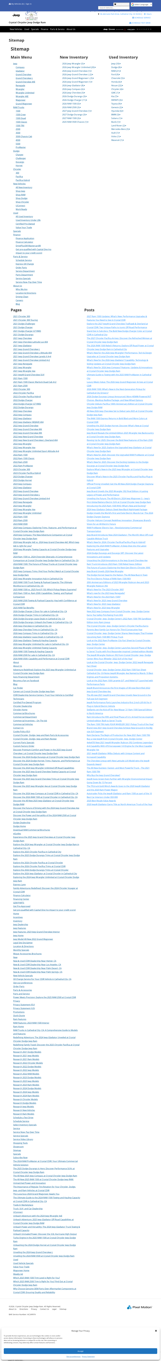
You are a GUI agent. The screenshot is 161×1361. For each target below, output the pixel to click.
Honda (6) (116, 81)
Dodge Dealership (21, 822)
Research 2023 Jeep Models (26, 1081)
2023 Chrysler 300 (21, 469)
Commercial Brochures (24, 713)
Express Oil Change (25, 264)
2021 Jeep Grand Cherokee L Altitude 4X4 (32, 352)
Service (16, 1128)
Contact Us (18, 727)
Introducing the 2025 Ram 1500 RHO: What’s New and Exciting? (116, 505)
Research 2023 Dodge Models (27, 1077)
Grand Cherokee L (24, 78)
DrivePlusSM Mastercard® (28, 245)
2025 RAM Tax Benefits (23, 607)
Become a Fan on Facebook (26, 680)
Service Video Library (23, 1139)
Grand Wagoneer (24, 103)
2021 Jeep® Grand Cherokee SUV (28, 374)
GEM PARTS (18, 902)
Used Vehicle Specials (23, 1263)
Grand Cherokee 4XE (25, 81)
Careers (19, 300)
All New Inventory (24, 187)
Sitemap (17, 1150)
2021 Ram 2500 (20, 385)
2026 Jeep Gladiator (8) (73, 85)
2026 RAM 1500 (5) (71, 103)
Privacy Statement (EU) (24, 1004)
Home (16, 913)
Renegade (20, 85)
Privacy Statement (88, 1356)
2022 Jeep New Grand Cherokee (28, 436)
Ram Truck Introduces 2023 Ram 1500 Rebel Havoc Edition (114, 564)
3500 (18, 132)
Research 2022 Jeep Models (26, 1070)
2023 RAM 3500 (20, 524)
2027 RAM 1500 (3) (71, 118)
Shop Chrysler (22, 202)
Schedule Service (142, 17)
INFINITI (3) (116, 100)
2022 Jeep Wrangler (22, 443)
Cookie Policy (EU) (21, 731)
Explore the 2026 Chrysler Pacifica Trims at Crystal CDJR (39, 866)
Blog (18, 304)
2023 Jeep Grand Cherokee (25, 491)
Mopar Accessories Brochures (27, 953)
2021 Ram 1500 (20, 378)
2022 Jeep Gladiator (22, 418)
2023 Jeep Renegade (22, 502)
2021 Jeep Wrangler (22, 367)
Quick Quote (19, 1015)
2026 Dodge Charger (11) (74, 100)
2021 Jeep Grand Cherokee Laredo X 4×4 (32, 356)
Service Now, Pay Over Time (29, 282)
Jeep (15, 63)
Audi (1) (115, 132)
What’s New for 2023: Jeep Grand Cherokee (107, 600)
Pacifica (19, 176)
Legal (54, 1309)
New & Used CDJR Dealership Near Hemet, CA (34, 961)
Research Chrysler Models (25, 1099)
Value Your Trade (24, 227)
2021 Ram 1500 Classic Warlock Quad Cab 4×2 (34, 382)
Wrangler (20, 89)
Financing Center (21, 899)
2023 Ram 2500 (20, 520)
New (15, 957)
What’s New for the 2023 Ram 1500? (103, 596)
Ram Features (19, 1019)
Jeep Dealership (20, 924)
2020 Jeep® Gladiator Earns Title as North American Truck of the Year (119, 804)
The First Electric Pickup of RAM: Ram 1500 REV (109, 578)
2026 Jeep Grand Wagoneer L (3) (77, 78)
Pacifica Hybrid (23, 180)
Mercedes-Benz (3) (120, 129)
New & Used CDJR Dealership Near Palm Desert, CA (37, 968)
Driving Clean (22, 296)
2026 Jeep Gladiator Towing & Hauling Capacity (35, 640)
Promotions (19, 1012)
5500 (18, 143)
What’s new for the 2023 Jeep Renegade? (106, 593)
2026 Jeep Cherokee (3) (73, 92)
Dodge (16, 151)
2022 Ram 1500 (20, 454)
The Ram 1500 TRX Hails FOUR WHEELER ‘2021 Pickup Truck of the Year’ (120, 724)
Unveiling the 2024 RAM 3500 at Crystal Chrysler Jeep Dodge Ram (43, 1256)
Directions (23, 1309)
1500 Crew (21, 114)
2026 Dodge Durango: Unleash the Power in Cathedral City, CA (42, 622)
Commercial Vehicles (23, 724)
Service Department (25, 271)
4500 (18, 140)
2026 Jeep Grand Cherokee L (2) (77, 74)
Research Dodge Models (24, 1103)
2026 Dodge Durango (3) (74, 96)
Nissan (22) (116, 85)
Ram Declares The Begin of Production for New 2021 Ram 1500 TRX (118, 735)
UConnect (20, 205)
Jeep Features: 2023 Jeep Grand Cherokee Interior (36, 931)
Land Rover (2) (118, 125)
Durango (20, 162)
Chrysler (17, 169)
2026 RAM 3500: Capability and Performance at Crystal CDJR (41, 658)
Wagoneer (21, 100)
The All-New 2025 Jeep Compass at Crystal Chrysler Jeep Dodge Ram (45, 1175)
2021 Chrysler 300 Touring (25, 320)
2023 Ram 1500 (20, 516)
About (16, 662)
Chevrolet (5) (117, 78)
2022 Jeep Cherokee (22, 411)
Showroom (18, 1146)
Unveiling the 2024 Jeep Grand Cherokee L (33, 1252)
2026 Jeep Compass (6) (73, 89)
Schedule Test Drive (141, 23)
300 (17, 172)
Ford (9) (115, 74)
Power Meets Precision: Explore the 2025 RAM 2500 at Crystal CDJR (44, 997)
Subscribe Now (20, 1157)
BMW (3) (115, 114)
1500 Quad (21, 118)
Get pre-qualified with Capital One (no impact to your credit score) (44, 910)
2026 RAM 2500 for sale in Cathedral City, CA (34, 655)
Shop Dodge (21, 198)
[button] (156, 1331)
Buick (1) (115, 122)
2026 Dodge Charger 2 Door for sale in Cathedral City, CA (40, 611)
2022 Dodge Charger (23, 400)
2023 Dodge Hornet (22, 480)
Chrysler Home (20, 709)
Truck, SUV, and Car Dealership (28, 1208)
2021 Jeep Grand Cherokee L (26, 349)
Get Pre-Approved (21, 906)
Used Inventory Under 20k (28, 220)
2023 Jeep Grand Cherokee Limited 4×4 (31, 498)
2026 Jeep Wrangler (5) (73, 63)
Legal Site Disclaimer (23, 942)
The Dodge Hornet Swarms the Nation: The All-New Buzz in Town (117, 575)
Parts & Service (57, 29)
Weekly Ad (18, 1274)
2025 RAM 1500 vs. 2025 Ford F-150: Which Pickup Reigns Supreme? (45, 589)
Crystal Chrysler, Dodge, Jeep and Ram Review (34, 738)
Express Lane (19, 884)
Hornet (19, 165)
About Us (71, 29)
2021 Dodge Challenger (24, 323)
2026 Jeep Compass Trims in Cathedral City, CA (35, 633)
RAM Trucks (18, 107)
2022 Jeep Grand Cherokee (25, 425)
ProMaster (21, 147)
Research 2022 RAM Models (26, 1073)
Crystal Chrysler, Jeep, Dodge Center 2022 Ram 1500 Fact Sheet (116, 669)
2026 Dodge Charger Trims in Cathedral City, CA (35, 615)
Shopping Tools (20, 1143)
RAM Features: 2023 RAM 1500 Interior (31, 1022)
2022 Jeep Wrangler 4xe (24, 447)
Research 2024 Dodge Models (27, 1088)
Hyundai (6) (117, 111)
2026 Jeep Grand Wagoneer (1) (77, 81)
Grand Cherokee (23, 74)
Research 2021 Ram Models (26, 1059)
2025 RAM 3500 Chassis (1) (75, 122)
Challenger (21, 158)
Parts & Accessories (22, 990)
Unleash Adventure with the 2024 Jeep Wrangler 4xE (37, 1215)
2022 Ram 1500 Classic (23, 458)
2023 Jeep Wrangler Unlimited (27, 513)
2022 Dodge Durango (23, 407)
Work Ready (21, 209)
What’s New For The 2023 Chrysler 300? (105, 589)
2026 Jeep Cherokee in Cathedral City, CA (32, 626)
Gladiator (20, 71)
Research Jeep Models (23, 1106)
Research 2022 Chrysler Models (28, 1063)
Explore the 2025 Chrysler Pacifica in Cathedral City (37, 851)
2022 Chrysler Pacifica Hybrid (27, 396)
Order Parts (21, 267)
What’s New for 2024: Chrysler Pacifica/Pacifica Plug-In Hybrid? (116, 542)
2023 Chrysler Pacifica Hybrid (27, 473)
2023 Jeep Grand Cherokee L (26, 494)
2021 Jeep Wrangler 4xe (24, 371)
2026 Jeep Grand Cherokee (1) (76, 71)
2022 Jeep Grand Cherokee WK (27, 429)
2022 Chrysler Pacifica (23, 392)
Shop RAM (20, 194)
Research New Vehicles (24, 1110)
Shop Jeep (20, 191)
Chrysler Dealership (22, 706)
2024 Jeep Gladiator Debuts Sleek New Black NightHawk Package (117, 509)
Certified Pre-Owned (25, 223)
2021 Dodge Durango (23, 334)
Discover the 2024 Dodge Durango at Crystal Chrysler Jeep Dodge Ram (46, 757)
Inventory (17, 921)
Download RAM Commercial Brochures (31, 830)
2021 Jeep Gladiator (22, 345)
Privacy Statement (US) (24, 1008)
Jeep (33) (115, 63)
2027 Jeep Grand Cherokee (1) (76, 111)
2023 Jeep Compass (22, 484)
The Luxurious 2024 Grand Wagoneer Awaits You (36, 1194)
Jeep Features (19, 928)
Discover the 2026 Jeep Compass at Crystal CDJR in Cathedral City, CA (45, 793)
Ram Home (18, 1026)
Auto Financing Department (26, 677)
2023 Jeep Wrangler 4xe (24, 509)
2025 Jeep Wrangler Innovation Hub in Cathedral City (38, 578)
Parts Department (24, 274)
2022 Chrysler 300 (21, 389)
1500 (18, 111)
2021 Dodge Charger (23, 327)
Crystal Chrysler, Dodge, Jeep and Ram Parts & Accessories (41, 735)
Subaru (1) (116, 118)
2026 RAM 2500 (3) (71, 107)
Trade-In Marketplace (23, 1205)
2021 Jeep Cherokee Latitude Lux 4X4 (30, 342)
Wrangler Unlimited (25, 92)
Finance (44, 29)
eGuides (17, 833)
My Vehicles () (17, 4)
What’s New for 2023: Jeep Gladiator (104, 604)
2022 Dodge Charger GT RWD (27, 403)
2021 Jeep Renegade (22, 363)
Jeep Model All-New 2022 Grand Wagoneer (33, 939)
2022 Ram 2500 (20, 462)
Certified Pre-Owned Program (27, 702)
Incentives (18, 917)
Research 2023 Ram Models (26, 1084)
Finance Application (25, 238)
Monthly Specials (21, 950)
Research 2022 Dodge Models (27, 1066)
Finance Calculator (24, 242)
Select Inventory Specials (25, 1124)
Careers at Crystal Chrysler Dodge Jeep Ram (34, 691)
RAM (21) (115, 71)
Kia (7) (114, 96)
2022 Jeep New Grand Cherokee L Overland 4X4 (35, 440)
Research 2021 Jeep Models (26, 1055)
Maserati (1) (117, 140)
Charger (19, 154)
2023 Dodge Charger (23, 476)
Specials (35, 29)
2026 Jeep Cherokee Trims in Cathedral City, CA (35, 629)
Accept (80, 1351)
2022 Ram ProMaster (23, 465)
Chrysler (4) (117, 89)
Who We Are (21, 289)
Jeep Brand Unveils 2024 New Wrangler (105, 571)
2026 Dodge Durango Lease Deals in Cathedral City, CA (39, 618)
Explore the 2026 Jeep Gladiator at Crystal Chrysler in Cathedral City (45, 873)
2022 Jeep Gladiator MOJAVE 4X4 (28, 422)
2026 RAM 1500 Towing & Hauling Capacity (33, 651)
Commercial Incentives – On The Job (30, 720)
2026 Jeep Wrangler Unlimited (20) (78, 67)
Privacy (16, 1001)
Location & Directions (26, 293)
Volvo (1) (115, 136)
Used (26, 29)
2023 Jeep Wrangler (22, 505)
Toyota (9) (116, 103)
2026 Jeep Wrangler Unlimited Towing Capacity (35, 647)
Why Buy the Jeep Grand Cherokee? (103, 775)
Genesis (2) (116, 107)
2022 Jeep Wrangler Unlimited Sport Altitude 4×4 (36, 451)
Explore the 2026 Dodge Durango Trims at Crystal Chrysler (41, 870)
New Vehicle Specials (23, 975)
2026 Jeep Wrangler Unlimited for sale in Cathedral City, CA (41, 644)
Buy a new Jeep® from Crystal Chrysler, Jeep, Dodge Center (114, 738)
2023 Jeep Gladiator (22, 487)
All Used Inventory (24, 216)
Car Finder (18, 688)
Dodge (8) (116, 67)
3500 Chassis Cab (24, 136)
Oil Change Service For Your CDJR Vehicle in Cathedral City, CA (42, 979)
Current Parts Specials (23, 742)
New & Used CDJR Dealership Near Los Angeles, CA (37, 964)
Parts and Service (21, 993)
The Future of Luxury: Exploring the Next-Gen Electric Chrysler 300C (118, 567)
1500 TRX (20, 125)
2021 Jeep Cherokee (22, 338)
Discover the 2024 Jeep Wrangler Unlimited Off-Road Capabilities (43, 768)
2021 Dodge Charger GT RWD (27, 331)
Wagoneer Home (21, 1270)
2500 (18, 129)
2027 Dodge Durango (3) (74, 114)
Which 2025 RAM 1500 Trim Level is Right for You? (36, 1277)
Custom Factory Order (23, 746)
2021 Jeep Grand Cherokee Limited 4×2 (31, 360)
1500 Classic (21, 122)
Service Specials (23, 278)
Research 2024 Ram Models (26, 1095)
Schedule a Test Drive (23, 1117)
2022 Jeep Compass (22, 414)
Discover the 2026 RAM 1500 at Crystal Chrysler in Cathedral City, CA (45, 797)
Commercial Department (25, 717)
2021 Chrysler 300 (21, 316)
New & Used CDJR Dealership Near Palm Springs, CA (37, 972)
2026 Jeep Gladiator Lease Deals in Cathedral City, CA (38, 637)
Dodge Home (19, 826)
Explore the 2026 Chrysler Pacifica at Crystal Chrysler (38, 862)
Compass (20, 67)
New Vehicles (16, 29)
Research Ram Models (23, 1114)
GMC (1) (115, 92)
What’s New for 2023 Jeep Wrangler (103, 607)
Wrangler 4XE (22, 96)
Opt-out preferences (73, 1356)
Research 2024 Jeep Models (26, 1092)
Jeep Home (18, 935)
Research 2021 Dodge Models (27, 1052)
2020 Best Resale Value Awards (101, 800)
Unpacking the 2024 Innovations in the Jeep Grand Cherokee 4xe (117, 560)
